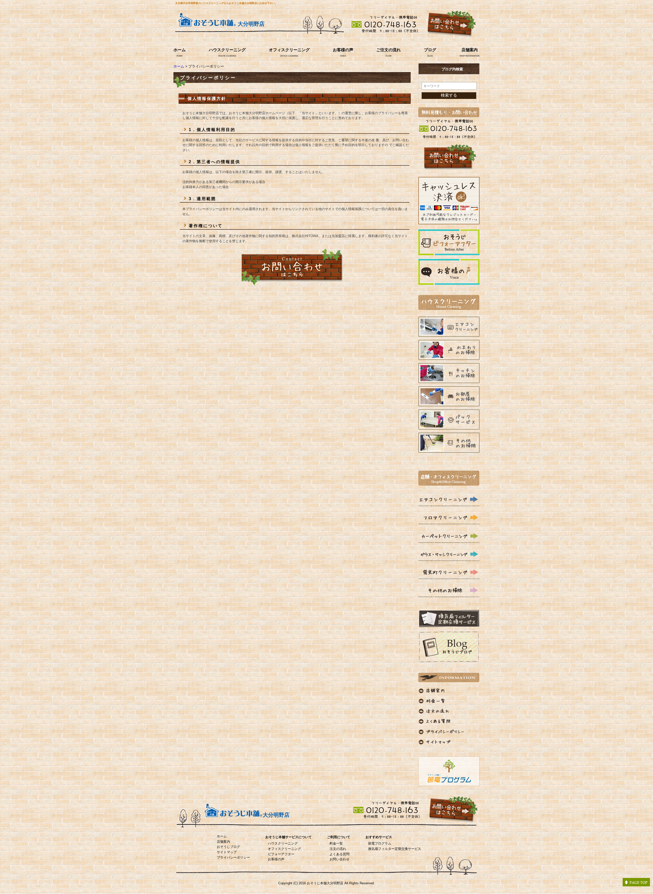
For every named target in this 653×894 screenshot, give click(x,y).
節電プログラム (379, 843)
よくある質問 (339, 854)
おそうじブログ (228, 847)
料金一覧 (336, 843)
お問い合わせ (339, 859)
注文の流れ (338, 849)
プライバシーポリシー (233, 857)
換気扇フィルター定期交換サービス (394, 849)
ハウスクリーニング (227, 50)
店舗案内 (469, 50)
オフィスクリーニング (289, 50)
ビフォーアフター (281, 854)
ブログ (430, 50)
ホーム (179, 50)
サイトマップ (227, 852)
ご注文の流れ (388, 50)
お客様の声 (343, 50)
